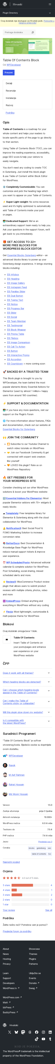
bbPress (8, 1007)
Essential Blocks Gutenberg (21, 255)
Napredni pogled (11, 862)
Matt (7, 1002)
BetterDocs (12, 543)
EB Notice (12, 304)
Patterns (33, 963)
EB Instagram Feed (17, 287)
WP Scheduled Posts (17, 562)
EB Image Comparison (18, 342)
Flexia (9, 611)
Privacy (7, 963)
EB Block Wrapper (16, 329)
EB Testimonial (14, 325)
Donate (34, 983)
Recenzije (11, 90)
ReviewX (11, 581)
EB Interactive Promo (18, 355)
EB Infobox (13, 274)
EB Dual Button (15, 295)
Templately (12, 513)
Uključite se (35, 973)
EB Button (12, 350)
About (6, 948)
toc (49, 854)
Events (32, 978)
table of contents (39, 854)
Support (7, 978)
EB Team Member (16, 321)
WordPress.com (12, 997)
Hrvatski (13, 1025)
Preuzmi (9, 72)
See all (48, 910)
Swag (33, 988)
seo (49, 848)
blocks (31, 848)
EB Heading (13, 278)
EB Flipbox (12, 338)
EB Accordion (14, 359)
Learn (6, 973)
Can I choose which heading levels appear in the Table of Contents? (21, 691)
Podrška (10, 112)
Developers (9, 983)
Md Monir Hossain (18, 794)
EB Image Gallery (16, 283)
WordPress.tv (11, 988)
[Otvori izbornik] (50, 4)
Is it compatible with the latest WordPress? (14, 721)
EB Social (12, 317)
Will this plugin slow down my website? (23, 712)
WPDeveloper (14, 64)
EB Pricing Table (15, 334)
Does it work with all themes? (18, 673)
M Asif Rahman (17, 774)
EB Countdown (15, 363)
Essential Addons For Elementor (24, 498)
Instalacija (11, 98)
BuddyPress (10, 1012)
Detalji (9, 83)
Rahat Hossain (16, 784)
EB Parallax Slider (16, 291)
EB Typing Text (15, 300)
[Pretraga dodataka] (33, 32)
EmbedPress (13, 601)
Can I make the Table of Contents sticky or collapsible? (19, 702)
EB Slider (11, 312)
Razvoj (9, 105)
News (6, 954)
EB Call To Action (16, 346)
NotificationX (13, 528)
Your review (9, 910)
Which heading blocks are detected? (22, 682)
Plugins (32, 959)
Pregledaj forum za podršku (17, 931)
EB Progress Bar (15, 308)
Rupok (12, 765)
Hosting (7, 959)
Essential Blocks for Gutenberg (19, 429)
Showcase (34, 948)
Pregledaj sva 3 (45, 842)
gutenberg (41, 848)
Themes (33, 954)
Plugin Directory (10, 13)
